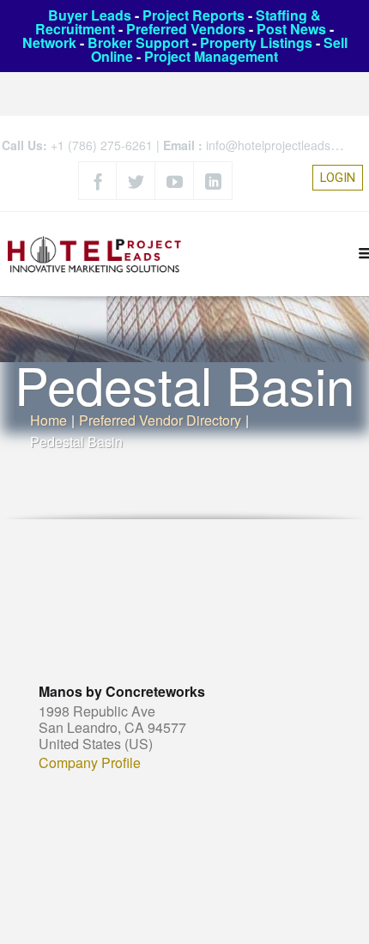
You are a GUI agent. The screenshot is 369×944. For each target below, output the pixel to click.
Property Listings (256, 42)
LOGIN (337, 177)
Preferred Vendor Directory (160, 420)
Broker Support (138, 42)
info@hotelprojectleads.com (281, 145)
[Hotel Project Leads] (94, 253)
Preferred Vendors (185, 29)
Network (49, 42)
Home (48, 420)
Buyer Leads (89, 15)
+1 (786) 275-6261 (102, 145)
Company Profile (90, 763)
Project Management (211, 56)
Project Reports (193, 15)
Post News (291, 29)
